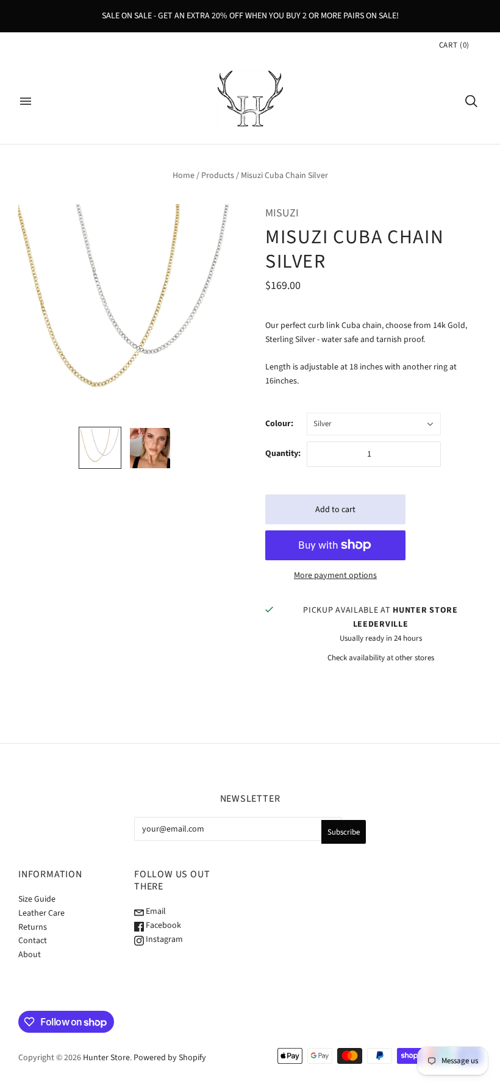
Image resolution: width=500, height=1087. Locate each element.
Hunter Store (106, 1058)
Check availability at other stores (380, 657)
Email (155, 911)
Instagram (163, 939)
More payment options (335, 575)
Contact (32, 941)
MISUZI (282, 213)
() (454, 45)
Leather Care (41, 913)
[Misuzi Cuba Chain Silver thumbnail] (100, 448)
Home (184, 175)
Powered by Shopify (170, 1058)
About (29, 955)
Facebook (162, 925)
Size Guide (36, 899)
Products (217, 175)
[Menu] (25, 101)
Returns (32, 927)
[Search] (471, 101)
